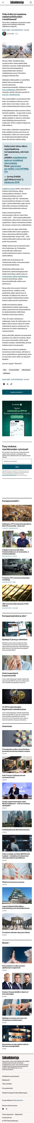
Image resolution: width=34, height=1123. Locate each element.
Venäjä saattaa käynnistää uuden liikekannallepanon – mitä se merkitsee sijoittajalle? (16, 803)
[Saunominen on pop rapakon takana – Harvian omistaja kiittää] (17, 1033)
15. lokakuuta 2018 (14, 181)
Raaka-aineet (6, 30)
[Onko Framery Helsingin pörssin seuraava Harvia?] (17, 764)
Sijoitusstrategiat (17, 30)
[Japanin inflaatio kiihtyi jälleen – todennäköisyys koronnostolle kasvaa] (17, 895)
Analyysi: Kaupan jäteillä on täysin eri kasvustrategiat (15, 993)
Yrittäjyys (14, 556)
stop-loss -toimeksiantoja (11, 95)
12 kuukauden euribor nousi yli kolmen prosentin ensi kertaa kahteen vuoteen (16, 750)
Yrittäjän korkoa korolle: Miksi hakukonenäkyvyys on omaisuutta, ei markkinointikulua (15, 552)
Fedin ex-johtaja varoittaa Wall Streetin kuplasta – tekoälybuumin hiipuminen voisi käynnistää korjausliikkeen (16, 856)
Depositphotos (18, 1100)
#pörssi (8, 160)
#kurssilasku (10, 163)
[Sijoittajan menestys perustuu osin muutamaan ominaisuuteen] (17, 1007)
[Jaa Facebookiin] (4, 384)
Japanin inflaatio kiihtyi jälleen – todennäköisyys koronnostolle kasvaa (15, 907)
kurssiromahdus (14, 370)
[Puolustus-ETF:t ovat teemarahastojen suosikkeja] (17, 567)
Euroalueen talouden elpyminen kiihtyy (16, 932)
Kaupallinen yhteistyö (13, 528)
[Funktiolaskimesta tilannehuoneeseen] (17, 819)
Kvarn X (14, 582)
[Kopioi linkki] (11, 384)
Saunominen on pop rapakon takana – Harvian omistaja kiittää (15, 1045)
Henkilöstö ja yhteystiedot (10, 1076)
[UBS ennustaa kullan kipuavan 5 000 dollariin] (17, 593)
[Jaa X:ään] (7, 384)
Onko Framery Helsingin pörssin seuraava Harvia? (13, 776)
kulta (4, 370)
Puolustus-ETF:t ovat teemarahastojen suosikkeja (16, 579)
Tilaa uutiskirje (7, 1083)
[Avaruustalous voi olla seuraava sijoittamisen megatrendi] (17, 955)
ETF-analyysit (5, 528)
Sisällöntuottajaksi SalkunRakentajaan (14, 1093)
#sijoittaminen (20, 157)
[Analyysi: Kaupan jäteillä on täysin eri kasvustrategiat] (17, 981)
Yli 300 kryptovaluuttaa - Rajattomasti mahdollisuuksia (14, 708)
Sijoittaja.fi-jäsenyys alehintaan (14, 639)
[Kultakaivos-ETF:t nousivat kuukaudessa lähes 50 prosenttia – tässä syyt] (17, 513)
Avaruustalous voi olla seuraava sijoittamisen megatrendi (13, 967)
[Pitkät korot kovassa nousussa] (17, 871)
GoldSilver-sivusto (8, 189)
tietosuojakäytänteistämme (9, 475)
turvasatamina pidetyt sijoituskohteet (15, 276)
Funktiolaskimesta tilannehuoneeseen (16, 830)
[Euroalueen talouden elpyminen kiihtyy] (17, 921)
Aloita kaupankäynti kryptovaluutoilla (10, 674)
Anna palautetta (7, 1088)
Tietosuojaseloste (7, 1114)
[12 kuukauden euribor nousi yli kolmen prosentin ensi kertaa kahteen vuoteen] (17, 738)
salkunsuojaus (26, 370)
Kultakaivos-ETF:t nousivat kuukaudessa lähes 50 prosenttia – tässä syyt (16, 525)
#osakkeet (18, 160)
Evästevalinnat (7, 1117)
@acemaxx (15, 165)
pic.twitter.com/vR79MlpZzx (16, 170)
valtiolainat (6, 373)
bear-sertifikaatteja (8, 90)
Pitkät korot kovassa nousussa (13, 882)
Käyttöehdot (18, 1114)
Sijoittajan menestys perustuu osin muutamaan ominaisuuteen (14, 1019)
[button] (3, 2)
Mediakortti (6, 1080)
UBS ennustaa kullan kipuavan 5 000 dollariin (15, 605)
